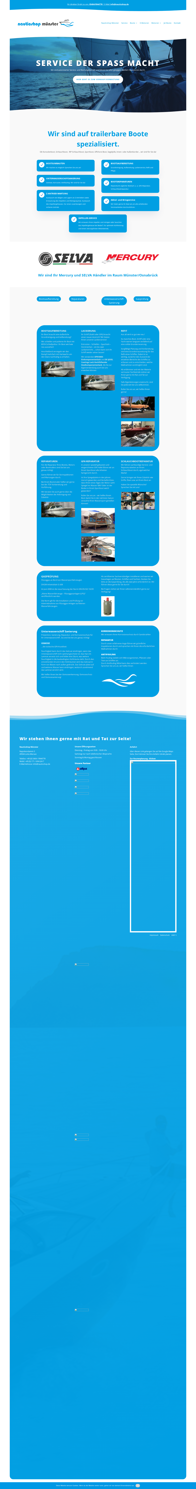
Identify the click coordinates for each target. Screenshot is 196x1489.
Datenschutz (165, 935)
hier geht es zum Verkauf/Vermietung (98, 79)
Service (124, 23)
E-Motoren (144, 23)
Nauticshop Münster (110, 23)
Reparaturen (77, 298)
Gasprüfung (142, 298)
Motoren (155, 23)
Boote (132, 23)
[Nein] (193, 1485)
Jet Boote (167, 23)
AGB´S (174, 935)
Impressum (154, 935)
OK (138, 1485)
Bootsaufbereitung (49, 298)
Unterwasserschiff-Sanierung (114, 300)
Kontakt (177, 23)
